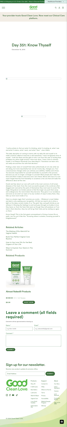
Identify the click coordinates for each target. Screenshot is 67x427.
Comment (9, 333)
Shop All (33, 384)
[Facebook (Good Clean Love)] (10, 395)
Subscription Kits (34, 406)
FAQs (42, 387)
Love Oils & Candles (34, 402)
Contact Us (44, 384)
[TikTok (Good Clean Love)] (17, 395)
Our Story (56, 384)
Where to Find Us (46, 390)
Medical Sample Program (45, 402)
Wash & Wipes (35, 395)
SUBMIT (50, 373)
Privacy (43, 395)
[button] (3, 7)
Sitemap (43, 406)
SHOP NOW (29, 302)
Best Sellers (34, 390)
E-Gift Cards (34, 387)
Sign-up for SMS (57, 403)
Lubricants (34, 392)
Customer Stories (57, 398)
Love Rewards (56, 394)
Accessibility (44, 398)
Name (8, 325)
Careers (56, 391)
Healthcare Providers (55, 1)
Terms (43, 392)
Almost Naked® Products (18, 291)
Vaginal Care (34, 398)
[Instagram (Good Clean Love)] (7, 395)
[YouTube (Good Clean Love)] (13, 395)
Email (36, 325)
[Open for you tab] (62, 422)
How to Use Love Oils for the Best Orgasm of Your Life (19, 243)
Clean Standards (57, 387)
